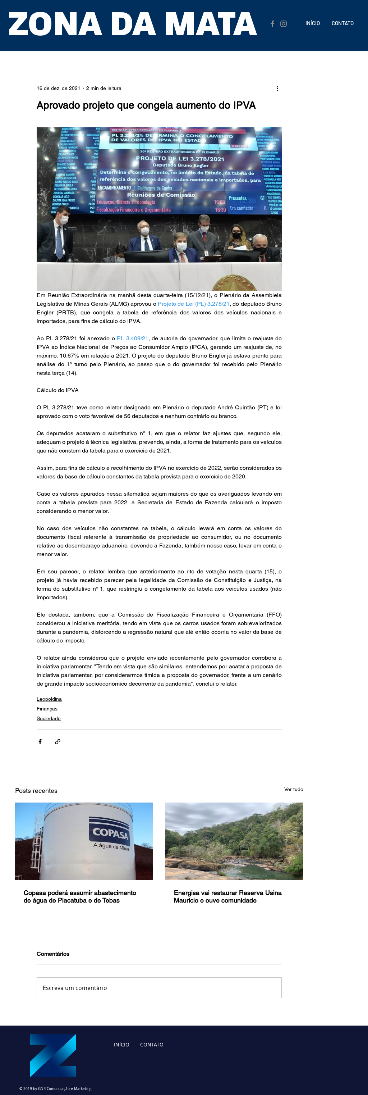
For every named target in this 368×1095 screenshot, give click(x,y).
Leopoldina (49, 699)
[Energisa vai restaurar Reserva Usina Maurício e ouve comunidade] (234, 841)
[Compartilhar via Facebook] (40, 741)
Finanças (47, 709)
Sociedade (49, 718)
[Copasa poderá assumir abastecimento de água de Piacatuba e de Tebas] (84, 841)
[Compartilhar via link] (57, 741)
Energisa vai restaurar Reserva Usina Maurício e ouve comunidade (228, 896)
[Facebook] (272, 23)
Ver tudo (293, 789)
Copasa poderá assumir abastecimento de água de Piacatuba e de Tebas (80, 896)
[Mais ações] (277, 88)
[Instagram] (283, 23)
